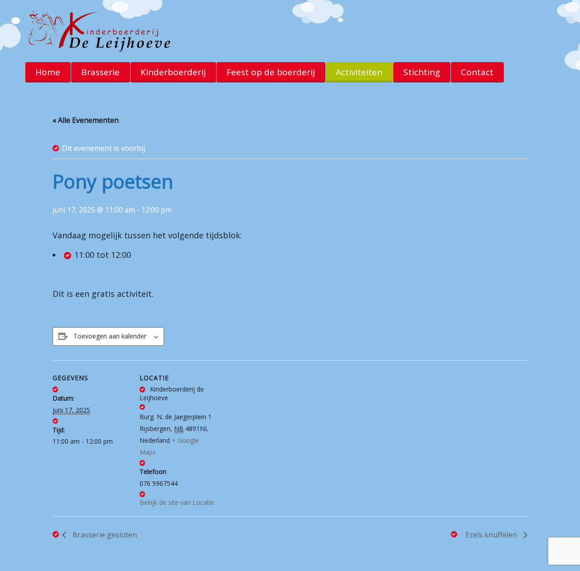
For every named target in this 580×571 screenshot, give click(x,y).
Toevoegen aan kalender (109, 336)
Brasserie (100, 72)
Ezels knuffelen (492, 535)
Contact (477, 72)
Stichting (421, 72)
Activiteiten (359, 72)
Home (47, 72)
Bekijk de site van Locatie (177, 502)
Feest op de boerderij (271, 72)
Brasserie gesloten (104, 535)
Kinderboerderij (173, 72)
